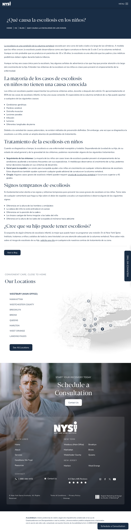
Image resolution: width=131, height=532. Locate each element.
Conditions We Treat (23, 460)
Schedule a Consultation (113, 526)
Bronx (13, 315)
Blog (22, 28)
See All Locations (21, 347)
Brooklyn (15, 309)
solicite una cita (47, 240)
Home (9, 28)
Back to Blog (12, 252)
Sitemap (66, 498)
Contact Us (73, 402)
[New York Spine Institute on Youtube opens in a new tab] (114, 479)
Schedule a (73, 386)
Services (18, 454)
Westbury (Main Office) (24, 293)
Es (16, 28)
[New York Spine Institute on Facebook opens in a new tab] (105, 479)
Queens (14, 320)
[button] (126, 4)
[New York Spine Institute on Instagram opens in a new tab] (100, 479)
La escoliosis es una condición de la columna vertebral (29, 45)
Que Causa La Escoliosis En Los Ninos (46, 28)
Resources (19, 465)
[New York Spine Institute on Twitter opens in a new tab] (109, 479)
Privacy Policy (74, 495)
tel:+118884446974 (91, 523)
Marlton (14, 325)
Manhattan (16, 299)
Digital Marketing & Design (111, 497)
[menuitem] (100, 479)
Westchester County (22, 304)
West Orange (17, 330)
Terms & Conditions (58, 495)
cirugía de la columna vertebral (82, 174)
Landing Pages (18, 336)
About (17, 449)
